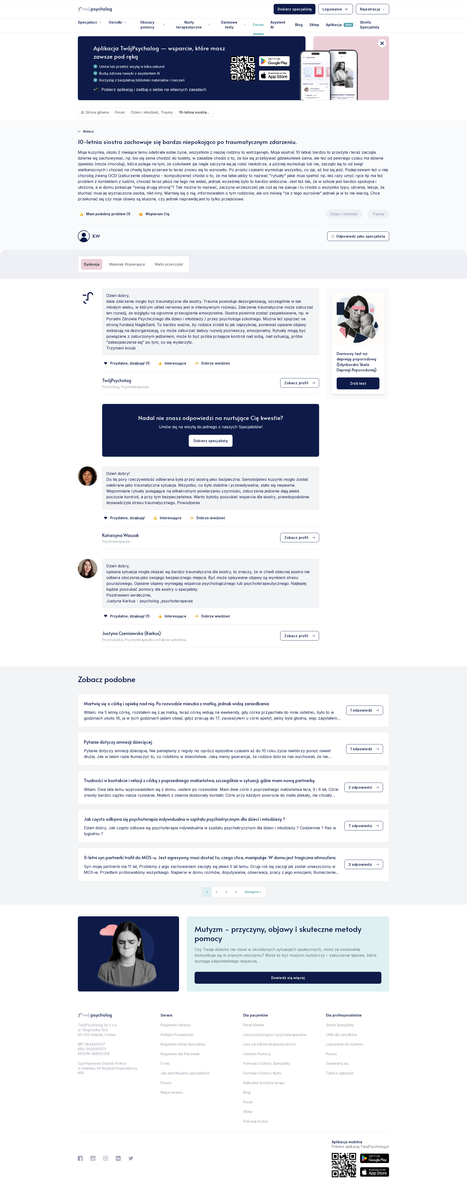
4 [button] (236, 892)
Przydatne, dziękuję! (127, 518)
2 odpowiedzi (360, 787)
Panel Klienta (253, 1025)
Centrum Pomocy (257, 1054)
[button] (253, 892)
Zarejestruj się (337, 1063)
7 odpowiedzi (360, 826)
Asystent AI (277, 24)
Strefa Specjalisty (369, 24)
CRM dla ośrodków (341, 1035)
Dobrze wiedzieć (215, 363)
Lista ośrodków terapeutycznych (269, 1044)
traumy (167, 112)
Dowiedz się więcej (288, 978)
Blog (299, 25)
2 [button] (216, 892)
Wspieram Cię (157, 214)
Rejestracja (370, 9)
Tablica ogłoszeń (340, 1073)
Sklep (314, 25)
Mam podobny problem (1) (108, 214)
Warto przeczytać (169, 264)
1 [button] (206, 892)
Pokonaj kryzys (255, 1121)
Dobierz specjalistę (295, 9)
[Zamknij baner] (382, 43)
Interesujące (175, 363)
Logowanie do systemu (344, 1044)
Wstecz (88, 131)
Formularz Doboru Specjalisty (266, 1063)
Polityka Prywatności (177, 1035)
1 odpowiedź (361, 710)
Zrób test (358, 383)
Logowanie (332, 9)
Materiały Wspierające (127, 264)
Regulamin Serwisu (176, 1025)
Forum (258, 25)
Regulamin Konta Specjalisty (183, 1044)
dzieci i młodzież (144, 112)
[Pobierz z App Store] (274, 75)
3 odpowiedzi (360, 864)
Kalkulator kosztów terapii (264, 1083)
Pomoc (166, 1083)
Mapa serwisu (172, 1092)
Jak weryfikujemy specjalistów (185, 1073)
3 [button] (226, 892)
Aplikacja (339, 25)
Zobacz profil (296, 383)
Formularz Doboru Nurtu (262, 1073)
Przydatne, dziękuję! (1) (130, 363)
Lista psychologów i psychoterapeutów (274, 1035)
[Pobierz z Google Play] (274, 61)
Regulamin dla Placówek (180, 1054)
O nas (165, 1063)
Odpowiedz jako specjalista (360, 236)
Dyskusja (91, 264)
